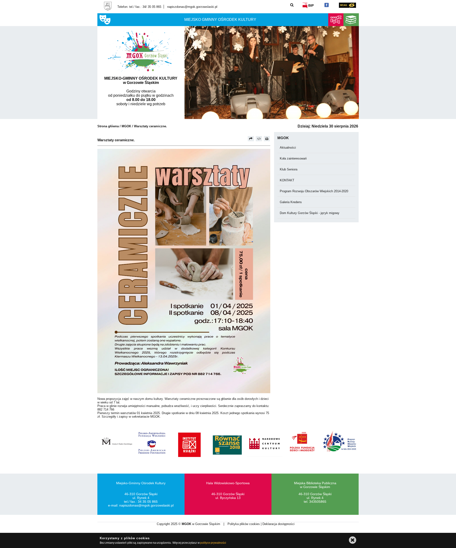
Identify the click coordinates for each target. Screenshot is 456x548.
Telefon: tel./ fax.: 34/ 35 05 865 (139, 7)
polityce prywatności (213, 542)
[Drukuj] (267, 138)
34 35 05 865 (148, 501)
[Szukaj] (292, 5)
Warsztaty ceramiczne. (150, 126)
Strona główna (108, 126)
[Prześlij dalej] (251, 138)
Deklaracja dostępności (278, 524)
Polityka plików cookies (244, 524)
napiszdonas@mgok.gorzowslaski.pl (192, 7)
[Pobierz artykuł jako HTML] (259, 138)
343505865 (317, 501)
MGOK (126, 126)
